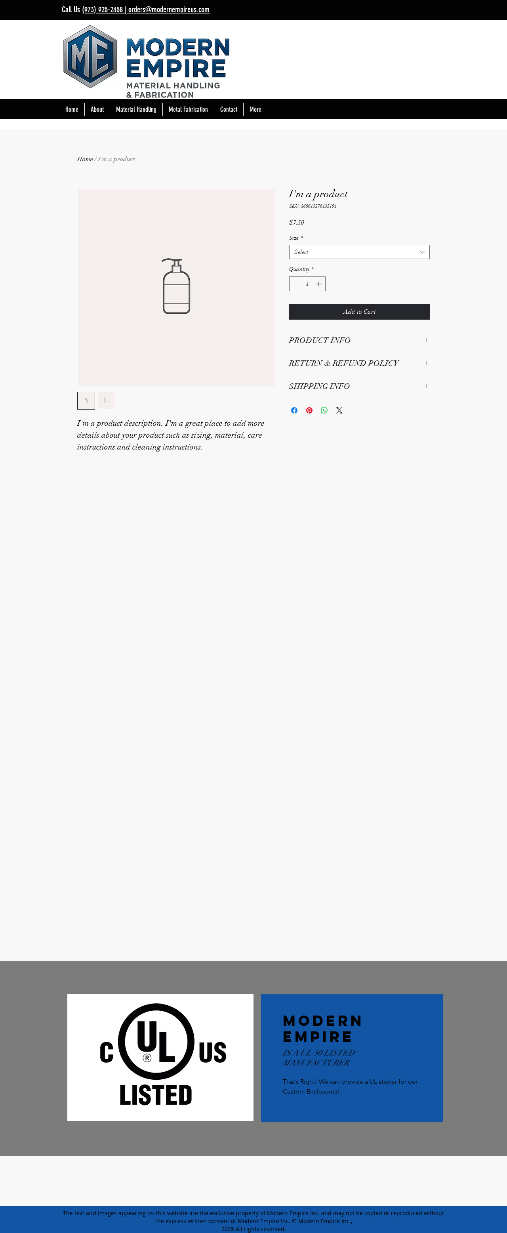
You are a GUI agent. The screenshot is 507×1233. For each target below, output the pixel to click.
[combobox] (359, 252)
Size (296, 237)
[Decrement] (295, 284)
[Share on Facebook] (294, 410)
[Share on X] (339, 410)
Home (85, 159)
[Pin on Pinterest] (309, 410)
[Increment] (319, 284)
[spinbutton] (307, 284)
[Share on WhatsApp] (324, 410)
